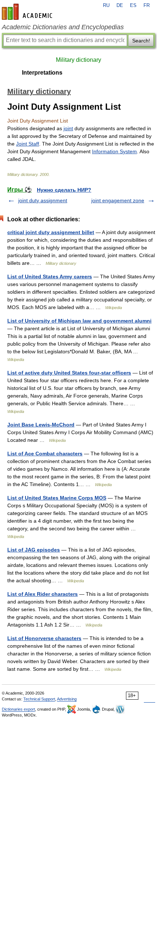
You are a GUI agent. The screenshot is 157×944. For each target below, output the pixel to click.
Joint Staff (27, 144)
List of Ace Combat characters (45, 453)
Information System (114, 151)
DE (119, 5)
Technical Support (39, 699)
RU (106, 5)
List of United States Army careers (49, 276)
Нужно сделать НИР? (64, 190)
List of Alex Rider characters (42, 594)
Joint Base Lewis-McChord (40, 425)
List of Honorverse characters (44, 638)
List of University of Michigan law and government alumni (79, 321)
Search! (141, 41)
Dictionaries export (18, 709)
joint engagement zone (117, 200)
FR (146, 5)
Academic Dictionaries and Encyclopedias (63, 27)
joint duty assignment (42, 200)
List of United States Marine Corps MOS (56, 498)
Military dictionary (78, 60)
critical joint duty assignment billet (50, 232)
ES (133, 5)
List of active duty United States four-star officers (69, 373)
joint (68, 128)
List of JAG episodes (33, 550)
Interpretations (42, 72)
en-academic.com (28, 12)
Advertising (67, 699)
